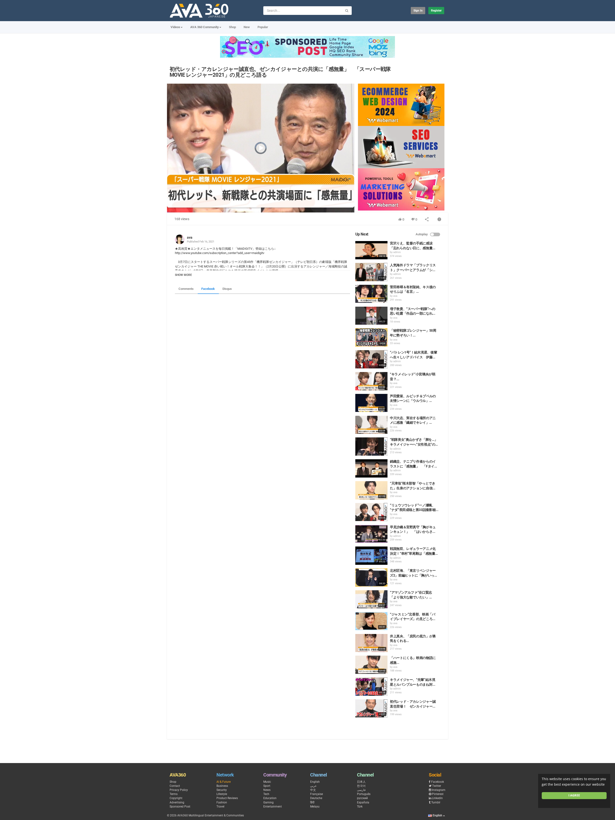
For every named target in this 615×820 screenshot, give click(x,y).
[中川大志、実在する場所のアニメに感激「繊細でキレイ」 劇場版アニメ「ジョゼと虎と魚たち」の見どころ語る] (371, 425)
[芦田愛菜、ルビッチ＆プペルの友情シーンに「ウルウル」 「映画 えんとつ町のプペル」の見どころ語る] (371, 403)
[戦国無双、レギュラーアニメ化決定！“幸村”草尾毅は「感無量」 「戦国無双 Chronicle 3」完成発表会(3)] (371, 556)
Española (363, 802)
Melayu (315, 806)
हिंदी (312, 802)
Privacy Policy (179, 790)
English (315, 781)
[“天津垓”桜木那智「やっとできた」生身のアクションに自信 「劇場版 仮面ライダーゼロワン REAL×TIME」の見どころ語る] (371, 490)
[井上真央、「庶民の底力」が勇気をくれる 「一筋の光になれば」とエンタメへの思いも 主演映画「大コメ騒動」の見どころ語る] (371, 643)
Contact (175, 786)
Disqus (227, 289)
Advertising (177, 802)
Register (436, 10)
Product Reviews (227, 798)
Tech (266, 794)
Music (267, 781)
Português (363, 794)
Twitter (436, 786)
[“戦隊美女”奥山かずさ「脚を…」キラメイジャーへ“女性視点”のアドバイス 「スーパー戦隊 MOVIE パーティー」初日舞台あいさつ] (371, 446)
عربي (313, 786)
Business (222, 786)
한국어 (361, 786)
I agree (574, 795)
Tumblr (435, 802)
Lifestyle (221, 794)
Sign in (418, 10)
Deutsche (316, 798)
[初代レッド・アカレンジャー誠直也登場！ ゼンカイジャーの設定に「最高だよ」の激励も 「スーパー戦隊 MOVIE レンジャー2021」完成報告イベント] (371, 708)
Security (221, 790)
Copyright (176, 798)
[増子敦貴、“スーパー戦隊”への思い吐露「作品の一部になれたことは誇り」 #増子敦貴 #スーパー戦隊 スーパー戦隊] (371, 316)
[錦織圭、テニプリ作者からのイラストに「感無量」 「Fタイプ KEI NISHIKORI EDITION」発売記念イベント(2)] (371, 468)
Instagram (438, 790)
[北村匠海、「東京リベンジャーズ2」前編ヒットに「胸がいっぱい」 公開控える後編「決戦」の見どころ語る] (371, 577)
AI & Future (223, 781)
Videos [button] (175, 27)
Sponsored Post (180, 806)
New (247, 27)
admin (397, 252)
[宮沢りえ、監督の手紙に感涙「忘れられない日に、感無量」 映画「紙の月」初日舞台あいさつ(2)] (371, 250)
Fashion (221, 802)
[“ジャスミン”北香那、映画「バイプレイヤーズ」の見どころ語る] (371, 621)
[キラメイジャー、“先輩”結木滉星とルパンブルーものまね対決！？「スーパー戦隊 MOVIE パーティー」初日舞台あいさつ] (371, 686)
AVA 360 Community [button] (204, 27)
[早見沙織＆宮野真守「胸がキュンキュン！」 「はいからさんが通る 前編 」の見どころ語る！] (371, 534)
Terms (174, 794)
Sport (266, 786)
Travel (220, 806)
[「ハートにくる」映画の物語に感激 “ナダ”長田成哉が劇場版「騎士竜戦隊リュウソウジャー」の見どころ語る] (371, 665)
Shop (232, 27)
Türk (360, 806)
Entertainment (272, 806)
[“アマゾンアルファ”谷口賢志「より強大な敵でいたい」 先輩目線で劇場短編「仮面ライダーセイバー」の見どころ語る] (371, 599)
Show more (183, 275)
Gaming (268, 802)
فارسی (361, 790)
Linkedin (437, 798)
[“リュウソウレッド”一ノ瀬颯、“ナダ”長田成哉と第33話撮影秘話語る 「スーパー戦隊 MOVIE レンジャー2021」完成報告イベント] (371, 512)
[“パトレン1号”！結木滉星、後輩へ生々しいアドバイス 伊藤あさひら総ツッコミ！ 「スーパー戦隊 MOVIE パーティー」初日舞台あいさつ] (371, 359)
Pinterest (437, 794)
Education (270, 798)
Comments (186, 289)
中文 (313, 790)
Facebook (208, 289)
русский (362, 798)
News (267, 790)
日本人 (361, 781)
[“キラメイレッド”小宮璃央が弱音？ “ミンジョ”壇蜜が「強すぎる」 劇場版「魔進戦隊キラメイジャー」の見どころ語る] (371, 381)
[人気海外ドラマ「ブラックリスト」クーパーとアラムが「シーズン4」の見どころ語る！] (371, 272)
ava (189, 237)
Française (316, 794)
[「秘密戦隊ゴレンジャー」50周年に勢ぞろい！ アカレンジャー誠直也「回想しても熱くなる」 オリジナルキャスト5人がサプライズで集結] (371, 337)
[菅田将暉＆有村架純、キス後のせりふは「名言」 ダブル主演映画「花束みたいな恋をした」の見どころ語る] (371, 294)
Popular (263, 27)
